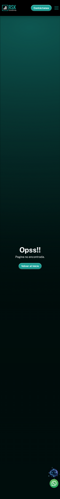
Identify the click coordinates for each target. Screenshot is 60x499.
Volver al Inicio (30, 266)
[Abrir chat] (53, 472)
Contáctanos (41, 8)
